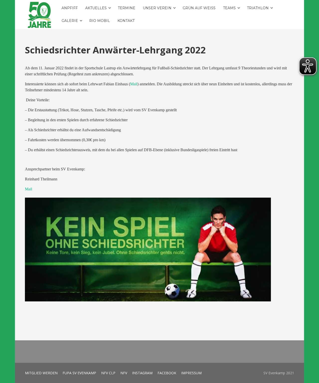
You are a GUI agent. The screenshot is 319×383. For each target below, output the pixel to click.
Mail (133, 84)
